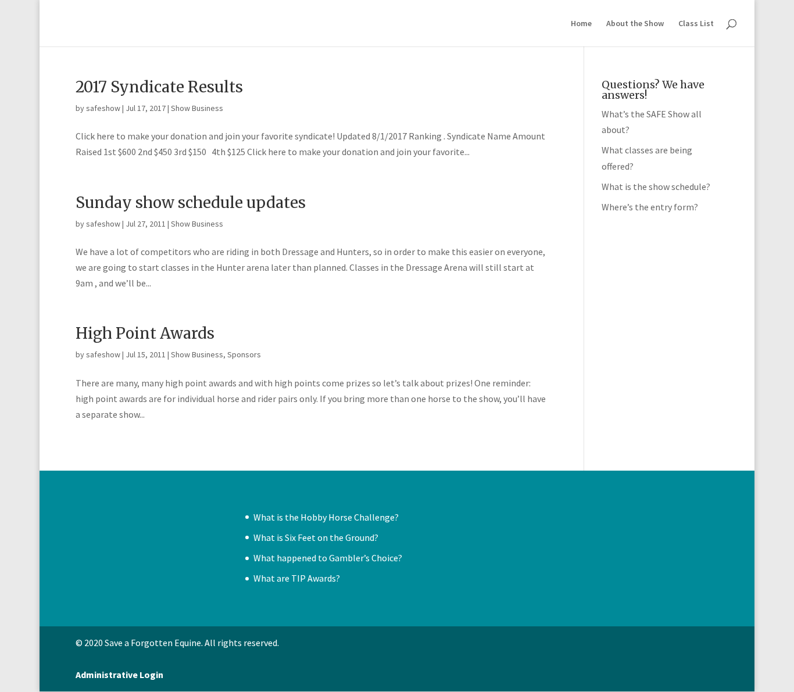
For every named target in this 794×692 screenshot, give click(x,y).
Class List (696, 23)
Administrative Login (119, 674)
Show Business (197, 108)
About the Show (635, 23)
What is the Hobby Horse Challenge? (326, 517)
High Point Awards (145, 333)
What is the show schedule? (656, 186)
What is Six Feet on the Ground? (315, 537)
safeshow (103, 108)
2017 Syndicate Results (159, 86)
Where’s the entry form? (650, 207)
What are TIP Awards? (296, 578)
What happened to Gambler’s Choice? (327, 558)
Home (581, 23)
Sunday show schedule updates (191, 202)
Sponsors (244, 354)
